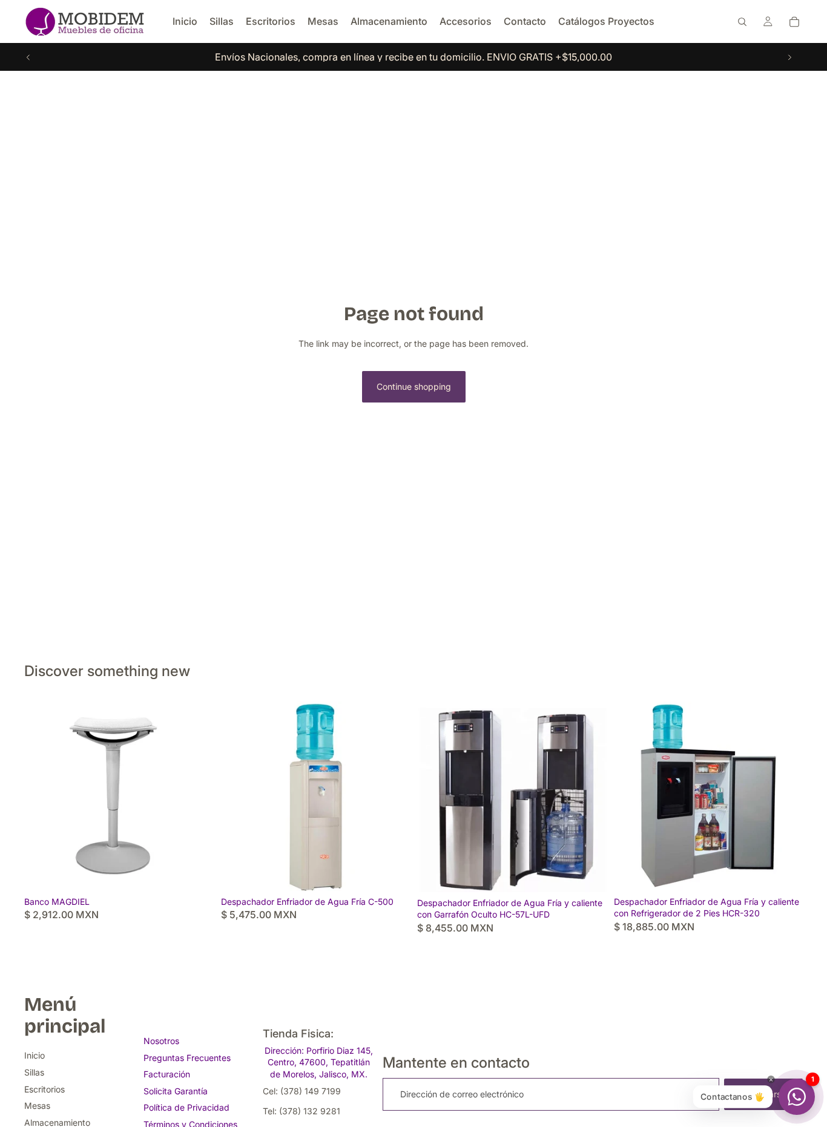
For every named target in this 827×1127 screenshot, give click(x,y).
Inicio (34, 1055)
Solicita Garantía (175, 1091)
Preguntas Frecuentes (187, 1058)
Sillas (34, 1072)
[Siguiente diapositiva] (789, 57)
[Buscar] (742, 21)
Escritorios (44, 1089)
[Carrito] (794, 21)
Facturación (166, 1074)
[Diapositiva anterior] (28, 57)
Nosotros (161, 1041)
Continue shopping (414, 386)
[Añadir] (391, 872)
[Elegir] (195, 872)
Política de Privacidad (186, 1107)
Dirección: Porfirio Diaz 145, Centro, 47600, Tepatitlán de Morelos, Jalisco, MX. (319, 1062)
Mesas (37, 1105)
